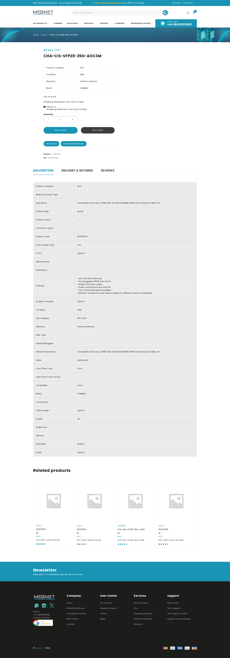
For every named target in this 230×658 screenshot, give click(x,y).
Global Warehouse (76, 608)
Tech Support (174, 608)
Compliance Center (76, 613)
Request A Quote (108, 608)
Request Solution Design (179, 619)
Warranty (138, 624)
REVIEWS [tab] (107, 170)
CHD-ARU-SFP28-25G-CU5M (131, 540)
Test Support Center (177, 613)
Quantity (48, 114)
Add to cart (60, 130)
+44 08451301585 (179, 24)
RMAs (102, 619)
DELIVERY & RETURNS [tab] (77, 170)
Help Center (173, 603)
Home (36, 35)
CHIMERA (56, 154)
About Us (176, 3)
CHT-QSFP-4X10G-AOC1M (48, 540)
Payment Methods (143, 619)
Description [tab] (43, 170)
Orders (103, 613)
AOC (44, 35)
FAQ (136, 608)
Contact (71, 624)
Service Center (141, 603)
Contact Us (188, 3)
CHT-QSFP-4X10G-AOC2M (89, 540)
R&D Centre (72, 619)
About (70, 603)
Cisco (38, 525)
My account (106, 603)
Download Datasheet (73, 143)
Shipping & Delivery (143, 613)
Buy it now (98, 130)
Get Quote (51, 143)
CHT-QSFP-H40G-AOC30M (170, 540)
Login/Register (188, 13)
